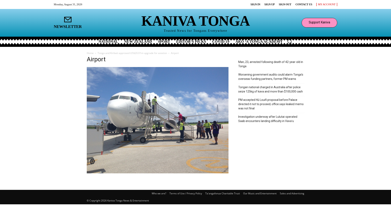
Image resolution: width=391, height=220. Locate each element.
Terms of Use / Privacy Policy (185, 193)
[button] (289, 41)
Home (90, 53)
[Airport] (157, 172)
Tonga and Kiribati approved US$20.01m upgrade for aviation (132, 53)
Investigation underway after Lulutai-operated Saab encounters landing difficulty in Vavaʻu (267, 119)
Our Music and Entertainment (260, 193)
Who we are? (159, 193)
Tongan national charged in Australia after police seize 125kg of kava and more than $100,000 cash (270, 89)
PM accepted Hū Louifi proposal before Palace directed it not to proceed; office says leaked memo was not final (271, 104)
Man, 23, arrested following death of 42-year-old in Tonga (270, 64)
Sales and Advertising (292, 193)
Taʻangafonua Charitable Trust (222, 193)
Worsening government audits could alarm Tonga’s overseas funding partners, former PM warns (270, 76)
